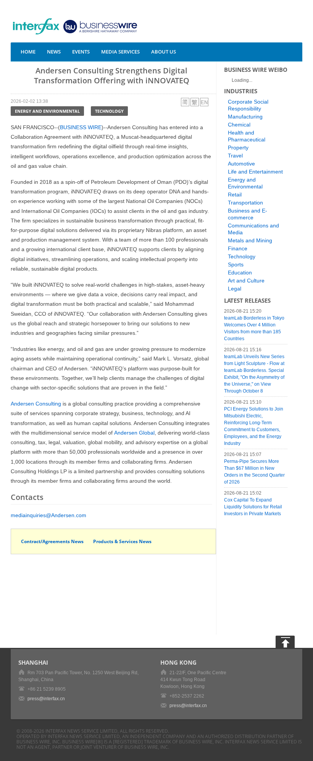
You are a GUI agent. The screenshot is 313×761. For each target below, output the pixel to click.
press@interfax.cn (46, 698)
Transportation (245, 203)
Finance (237, 248)
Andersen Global (134, 433)
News (54, 51)
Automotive (241, 164)
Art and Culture (246, 280)
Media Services (120, 51)
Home (28, 51)
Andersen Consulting (36, 404)
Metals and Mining (250, 240)
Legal (234, 289)
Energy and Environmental (47, 111)
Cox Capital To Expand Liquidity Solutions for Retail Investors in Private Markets (253, 506)
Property (238, 147)
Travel (235, 156)
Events (81, 51)
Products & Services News (122, 541)
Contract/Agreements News (52, 541)
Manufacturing (245, 117)
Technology (109, 111)
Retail (235, 194)
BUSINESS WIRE (81, 127)
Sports (236, 264)
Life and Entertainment (255, 172)
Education (240, 272)
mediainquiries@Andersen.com (48, 515)
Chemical (239, 125)
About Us (163, 51)
